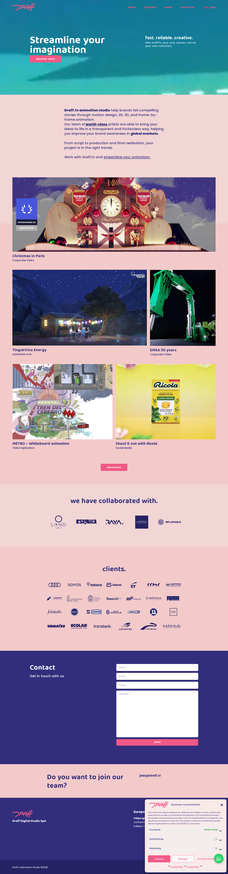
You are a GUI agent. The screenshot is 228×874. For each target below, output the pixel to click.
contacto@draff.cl (144, 822)
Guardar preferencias (209, 858)
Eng (206, 7)
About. (132, 7)
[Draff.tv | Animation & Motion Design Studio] (23, 7)
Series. (168, 7)
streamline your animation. (127, 157)
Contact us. (188, 7)
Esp (213, 7)
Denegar (183, 858)
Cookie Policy (177, 866)
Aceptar (159, 858)
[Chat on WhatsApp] (218, 858)
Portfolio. (150, 7)
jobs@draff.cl (150, 776)
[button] (221, 804)
